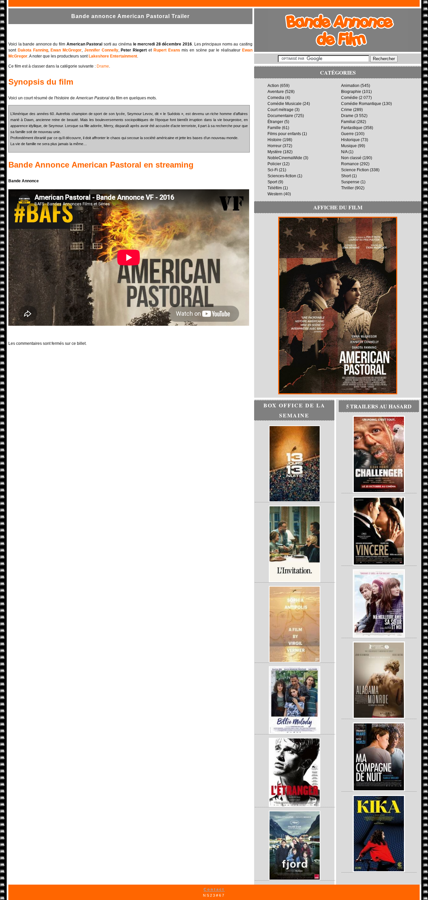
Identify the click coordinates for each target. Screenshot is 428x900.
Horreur (275, 145)
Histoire (275, 139)
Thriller (347, 188)
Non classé (351, 158)
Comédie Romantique (361, 103)
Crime (346, 109)
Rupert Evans (166, 50)
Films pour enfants (284, 133)
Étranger (275, 121)
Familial (348, 121)
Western (275, 194)
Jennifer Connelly (101, 50)
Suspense (350, 182)
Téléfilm (275, 188)
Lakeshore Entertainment (113, 56)
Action (273, 85)
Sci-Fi (273, 170)
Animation (350, 85)
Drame (103, 66)
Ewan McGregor (66, 50)
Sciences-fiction (282, 176)
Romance (350, 164)
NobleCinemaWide (285, 158)
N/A (344, 151)
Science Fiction (355, 170)
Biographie (351, 91)
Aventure (276, 91)
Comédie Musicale (285, 103)
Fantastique (351, 127)
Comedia (276, 97)
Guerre (347, 133)
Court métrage (281, 109)
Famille (274, 127)
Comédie (349, 97)
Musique (349, 145)
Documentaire (280, 115)
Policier (274, 164)
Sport (272, 182)
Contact (214, 889)
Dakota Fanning (33, 50)
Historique (350, 139)
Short (346, 176)
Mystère (275, 151)
